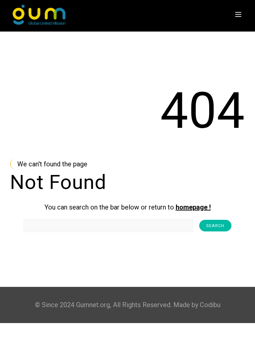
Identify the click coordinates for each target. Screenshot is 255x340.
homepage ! (193, 207)
